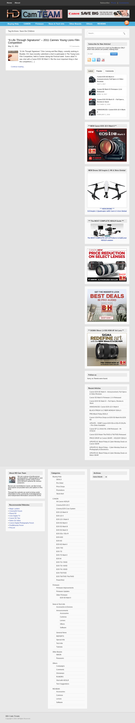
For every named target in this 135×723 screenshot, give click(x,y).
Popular (99, 71)
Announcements (62, 610)
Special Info (60, 640)
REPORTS (60, 636)
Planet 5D (12, 513)
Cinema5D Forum (15, 511)
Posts (113, 3)
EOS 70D (59, 548)
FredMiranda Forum (16, 525)
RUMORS (59, 677)
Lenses (62, 620)
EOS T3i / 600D (61, 566)
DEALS (59, 479)
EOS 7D (59, 551)
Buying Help (12, 24)
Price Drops (60, 487)
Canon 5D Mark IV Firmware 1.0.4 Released (105, 397)
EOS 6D (59, 541)
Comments (124, 3)
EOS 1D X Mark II (62, 519)
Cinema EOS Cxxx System (65, 509)
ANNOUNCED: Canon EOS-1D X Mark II (104, 407)
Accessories (64, 613)
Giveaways (60, 673)
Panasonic (60, 658)
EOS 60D (59, 537)
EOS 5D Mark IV (62, 530)
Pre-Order (59, 483)
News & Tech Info (55, 24)
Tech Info (59, 643)
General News (61, 633)
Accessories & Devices (64, 607)
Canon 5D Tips (14, 518)
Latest (90, 71)
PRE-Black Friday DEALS (99, 414)
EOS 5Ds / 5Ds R (62, 534)
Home (9, 3)
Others (88, 24)
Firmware (38, 24)
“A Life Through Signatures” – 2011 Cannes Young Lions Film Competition (43, 41)
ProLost (12, 528)
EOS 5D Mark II (61, 523)
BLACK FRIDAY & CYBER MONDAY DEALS (105, 410)
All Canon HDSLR (62, 501)
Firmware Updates (62, 591)
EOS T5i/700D (61, 573)
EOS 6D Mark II (61, 544)
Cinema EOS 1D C (63, 505)
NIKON (58, 655)
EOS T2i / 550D (61, 562)
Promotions (60, 490)
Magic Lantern (14, 509)
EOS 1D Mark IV (62, 512)
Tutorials (59, 647)
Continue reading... (18, 67)
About (17, 3)
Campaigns (60, 666)
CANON (26, 24)
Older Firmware (61, 595)
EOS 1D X (60, 516)
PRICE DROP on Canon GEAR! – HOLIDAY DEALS (108, 438)
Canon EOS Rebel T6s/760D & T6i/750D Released (108, 434)
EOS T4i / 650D (61, 569)
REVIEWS (100, 24)
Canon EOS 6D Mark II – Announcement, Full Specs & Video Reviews (110, 79)
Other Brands (74, 24)
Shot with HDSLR (62, 680)
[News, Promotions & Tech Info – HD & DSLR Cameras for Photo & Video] (34, 18)
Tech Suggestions (62, 684)
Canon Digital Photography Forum (21, 523)
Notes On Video (15, 521)
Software (63, 628)
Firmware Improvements (65, 588)
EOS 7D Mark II (61, 555)
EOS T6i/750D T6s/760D (65, 576)
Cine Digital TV (14, 516)
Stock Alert (60, 494)
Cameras (63, 617)
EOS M (58, 559)
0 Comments (74, 46)
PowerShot (60, 580)
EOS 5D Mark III (62, 526)
